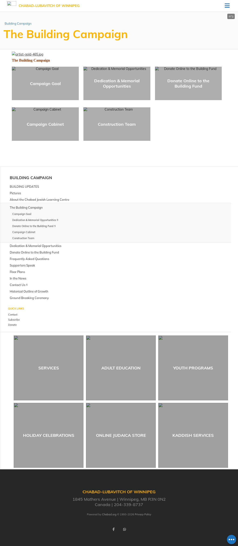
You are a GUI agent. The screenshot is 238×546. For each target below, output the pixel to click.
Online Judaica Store (121, 435)
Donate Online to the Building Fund (188, 83)
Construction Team (117, 124)
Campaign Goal (45, 83)
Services (48, 368)
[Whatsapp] (124, 529)
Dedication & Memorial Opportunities (117, 83)
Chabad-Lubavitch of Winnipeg (49, 5)
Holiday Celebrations (48, 435)
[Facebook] (113, 529)
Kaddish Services (193, 435)
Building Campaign (18, 23)
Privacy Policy (143, 514)
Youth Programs (193, 368)
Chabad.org (109, 514)
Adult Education (121, 368)
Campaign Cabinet (45, 124)
